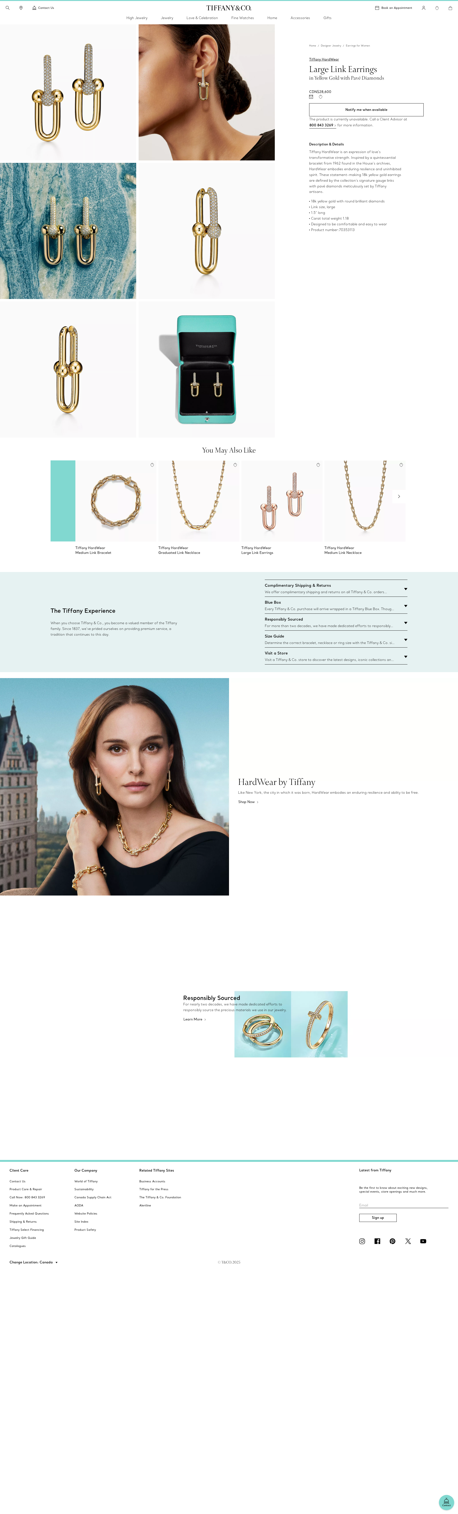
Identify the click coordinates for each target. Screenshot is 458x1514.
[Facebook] (378, 1241)
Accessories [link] (300, 18)
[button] (8, 8)
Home (312, 45)
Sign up (378, 1217)
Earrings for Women (358, 45)
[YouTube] (424, 1241)
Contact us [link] (46, 8)
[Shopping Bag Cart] (450, 8)
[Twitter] (409, 1241)
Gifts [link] (327, 18)
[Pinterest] (393, 1241)
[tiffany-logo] (229, 8)
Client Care (19, 1170)
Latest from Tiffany (375, 1170)
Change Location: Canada (32, 1262)
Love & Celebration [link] (202, 18)
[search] (8, 8)
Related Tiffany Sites (156, 1170)
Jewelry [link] (167, 18)
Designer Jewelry (331, 45)
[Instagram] (363, 1241)
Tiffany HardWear (324, 59)
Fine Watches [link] (242, 18)
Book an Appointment (396, 8)
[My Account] (424, 8)
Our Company (85, 1170)
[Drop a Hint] (311, 97)
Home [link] (272, 18)
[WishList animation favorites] (437, 8)
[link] (21, 8)
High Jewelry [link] (136, 18)
